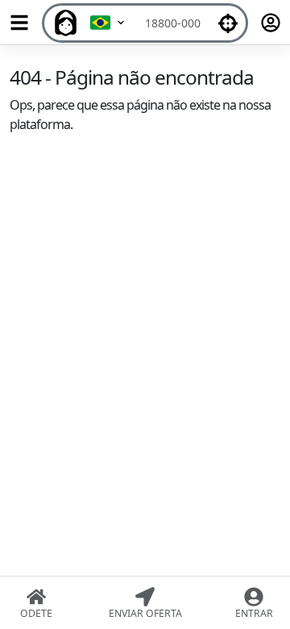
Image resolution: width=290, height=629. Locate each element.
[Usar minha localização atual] (227, 23)
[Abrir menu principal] (19, 22)
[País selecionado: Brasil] (108, 23)
